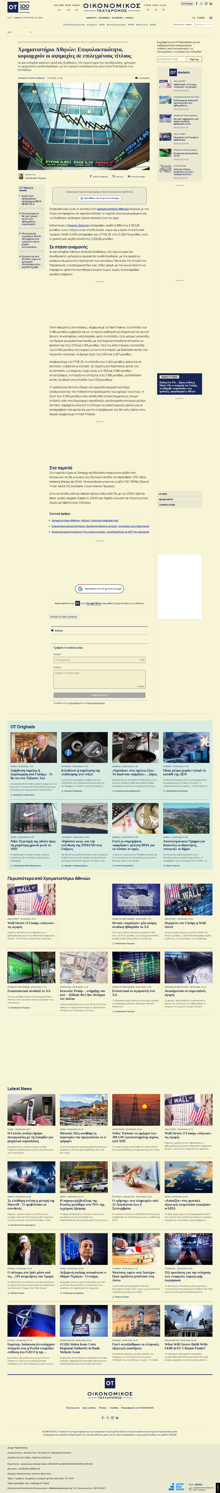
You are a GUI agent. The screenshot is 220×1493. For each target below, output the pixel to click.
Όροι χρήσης (89, 1407)
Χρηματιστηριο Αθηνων (63, 616)
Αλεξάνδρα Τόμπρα (35, 178)
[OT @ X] (201, 3)
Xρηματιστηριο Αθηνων (31, 78)
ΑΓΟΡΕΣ (163, 494)
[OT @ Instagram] (206, 3)
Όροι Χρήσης (74, 703)
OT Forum (187, 3)
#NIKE (153, 24)
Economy (117, 17)
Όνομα (57, 654)
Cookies (114, 1407)
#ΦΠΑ (131, 24)
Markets (91, 17)
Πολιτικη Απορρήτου (96, 703)
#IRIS (102, 24)
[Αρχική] (18, 7)
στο (91, 603)
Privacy (103, 1407)
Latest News (19, 1088)
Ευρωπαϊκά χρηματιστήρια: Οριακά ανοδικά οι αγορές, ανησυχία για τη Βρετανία (100, 526)
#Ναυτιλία (142, 24)
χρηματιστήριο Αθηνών (113, 209)
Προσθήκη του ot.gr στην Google (101, 198)
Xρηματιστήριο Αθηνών (40, 42)
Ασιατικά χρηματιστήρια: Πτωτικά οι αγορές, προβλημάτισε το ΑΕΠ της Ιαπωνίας (100, 532)
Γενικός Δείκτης (78, 225)
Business (104, 17)
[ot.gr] (111, 11)
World (129, 17)
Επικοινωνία (72, 1407)
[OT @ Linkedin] (211, 3)
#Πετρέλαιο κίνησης (74, 24)
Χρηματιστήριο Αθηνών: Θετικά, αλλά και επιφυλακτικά (85, 520)
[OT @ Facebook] (196, 3)
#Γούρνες (92, 24)
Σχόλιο (57, 667)
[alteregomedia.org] (176, 1489)
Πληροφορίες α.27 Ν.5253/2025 (137, 1407)
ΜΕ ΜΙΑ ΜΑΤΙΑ (166, 499)
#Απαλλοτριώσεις (116, 24)
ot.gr (20, 42)
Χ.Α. (9, 32)
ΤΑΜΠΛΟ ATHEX (167, 504)
